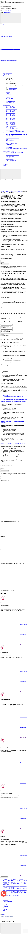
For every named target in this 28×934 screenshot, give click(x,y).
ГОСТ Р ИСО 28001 (10, 118)
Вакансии (8, 96)
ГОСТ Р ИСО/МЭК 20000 (11, 109)
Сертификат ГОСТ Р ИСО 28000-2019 (11, 894)
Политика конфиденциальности (7, 916)
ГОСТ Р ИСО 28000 (10, 117)
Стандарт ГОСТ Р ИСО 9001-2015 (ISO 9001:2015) (14, 879)
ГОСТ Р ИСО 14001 (10, 107)
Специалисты (9, 94)
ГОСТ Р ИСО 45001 (10, 123)
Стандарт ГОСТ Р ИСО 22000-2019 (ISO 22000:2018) (15, 886)
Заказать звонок (6, 75)
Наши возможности (8, 191)
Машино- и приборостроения (12, 155)
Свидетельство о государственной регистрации (16, 148)
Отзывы (7, 93)
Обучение (5, 164)
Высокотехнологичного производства (14, 152)
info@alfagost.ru (7, 12)
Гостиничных (9, 142)
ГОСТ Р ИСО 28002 (10, 119)
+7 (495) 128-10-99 (8, 10)
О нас (4, 90)
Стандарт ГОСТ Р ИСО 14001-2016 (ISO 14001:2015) (15, 880)
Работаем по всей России (6, 36)
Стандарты (5, 904)
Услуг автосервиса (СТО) (11, 143)
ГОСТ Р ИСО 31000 (10, 122)
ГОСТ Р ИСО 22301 (10, 113)
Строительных (9, 147)
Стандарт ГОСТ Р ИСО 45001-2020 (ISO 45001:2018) (15, 888)
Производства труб (10, 159)
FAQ (4, 910)
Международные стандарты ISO (13, 130)
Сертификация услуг (10, 103)
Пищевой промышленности (12, 157)
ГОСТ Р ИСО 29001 (10, 121)
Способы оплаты (9, 98)
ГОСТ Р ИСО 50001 (10, 124)
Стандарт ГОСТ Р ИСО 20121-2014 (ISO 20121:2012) (15, 891)
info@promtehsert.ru (5, 60)
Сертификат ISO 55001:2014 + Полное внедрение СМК (13, 443)
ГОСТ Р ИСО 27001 (10, 115)
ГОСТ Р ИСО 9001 (10, 106)
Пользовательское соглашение (6, 918)
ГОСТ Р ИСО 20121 (10, 110)
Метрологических (10, 140)
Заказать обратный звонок (14, 49)
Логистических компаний (11, 153)
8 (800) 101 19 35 (4, 49)
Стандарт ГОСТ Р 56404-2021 (12, 128)
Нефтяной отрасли (10, 156)
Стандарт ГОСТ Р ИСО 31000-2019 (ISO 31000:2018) (15, 890)
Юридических (9, 144)
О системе (8, 92)
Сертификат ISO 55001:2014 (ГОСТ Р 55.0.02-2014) (14, 892)
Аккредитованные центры (12, 100)
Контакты (5, 167)
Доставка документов (10, 101)
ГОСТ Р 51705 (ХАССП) (11, 126)
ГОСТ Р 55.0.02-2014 (10, 127)
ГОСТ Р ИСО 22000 (10, 111)
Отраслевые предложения (9, 902)
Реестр (4, 165)
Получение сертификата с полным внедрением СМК (15, 399)
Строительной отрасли (11, 160)
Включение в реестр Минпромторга (14, 149)
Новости (8, 97)
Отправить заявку (13, 60)
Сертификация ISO (10, 102)
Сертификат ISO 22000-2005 (9, 887)
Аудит (4, 163)
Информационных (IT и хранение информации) (16, 134)
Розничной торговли (10, 145)
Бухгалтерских (9, 139)
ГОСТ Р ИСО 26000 (10, 114)
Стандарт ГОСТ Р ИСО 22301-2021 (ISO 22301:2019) (15, 882)
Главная (2, 191)
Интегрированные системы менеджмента (15, 131)
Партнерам (5, 906)
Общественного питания (11, 136)
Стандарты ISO (6, 105)
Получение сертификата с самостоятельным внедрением (13, 401)
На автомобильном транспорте (12, 138)
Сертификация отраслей (8, 151)
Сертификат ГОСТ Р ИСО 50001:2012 (11, 895)
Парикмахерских (9, 135)
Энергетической (9, 161)
